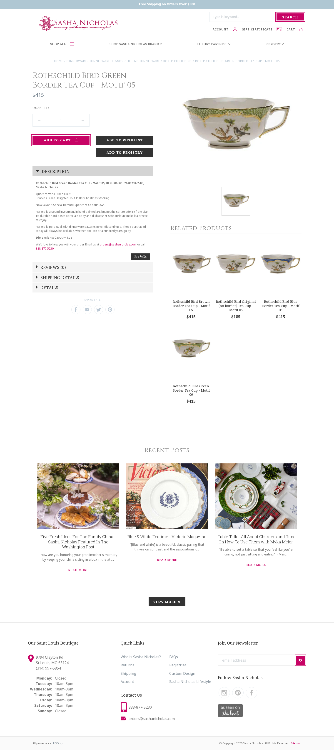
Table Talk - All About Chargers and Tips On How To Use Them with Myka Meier (256, 539)
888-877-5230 (45, 248)
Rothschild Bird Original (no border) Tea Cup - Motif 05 (236, 305)
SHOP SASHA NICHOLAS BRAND (135, 44)
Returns (127, 665)
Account (127, 681)
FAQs (173, 656)
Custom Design (182, 673)
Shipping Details (59, 277)
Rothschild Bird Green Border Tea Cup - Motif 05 (237, 61)
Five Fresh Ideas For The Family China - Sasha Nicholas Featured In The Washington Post (78, 542)
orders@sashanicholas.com (118, 244)
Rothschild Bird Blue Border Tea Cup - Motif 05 (280, 305)
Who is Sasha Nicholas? (141, 656)
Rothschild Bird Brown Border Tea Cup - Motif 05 (191, 305)
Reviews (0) (52, 267)
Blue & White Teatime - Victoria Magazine (166, 536)
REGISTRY (274, 44)
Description (55, 171)
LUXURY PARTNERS (212, 44)
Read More (78, 570)
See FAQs (140, 256)
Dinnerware (77, 61)
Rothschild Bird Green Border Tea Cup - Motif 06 (191, 390)
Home (58, 61)
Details (48, 287)
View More (165, 602)
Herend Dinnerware (143, 61)
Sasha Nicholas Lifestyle (190, 681)
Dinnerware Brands (107, 61)
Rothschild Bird (177, 61)
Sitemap (296, 743)
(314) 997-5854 (48, 668)
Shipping (128, 673)
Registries (178, 665)
